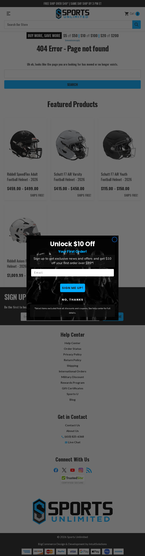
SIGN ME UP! (72, 288)
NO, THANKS (72, 300)
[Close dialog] (114, 239)
